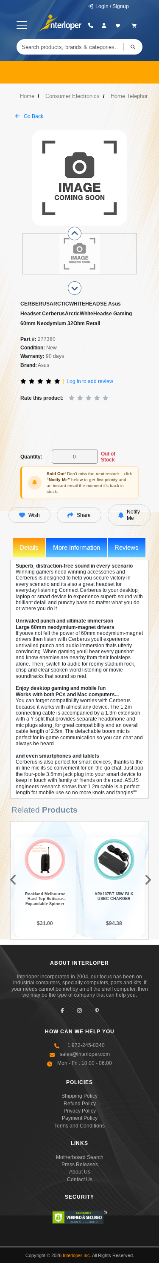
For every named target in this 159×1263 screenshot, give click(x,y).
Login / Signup (111, 6)
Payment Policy (80, 1118)
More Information (76, 547)
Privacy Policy (80, 1111)
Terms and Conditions (79, 1126)
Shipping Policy (79, 1096)
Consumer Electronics (72, 96)
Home (27, 96)
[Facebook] (62, 1010)
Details (29, 547)
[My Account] (104, 25)
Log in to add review (90, 381)
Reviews (126, 547)
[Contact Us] (90, 25)
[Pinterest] (96, 1010)
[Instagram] (79, 1010)
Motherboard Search (79, 1157)
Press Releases (79, 1165)
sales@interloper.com (85, 1054)
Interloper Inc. (77, 1255)
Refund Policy (80, 1104)
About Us (79, 1172)
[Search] (132, 47)
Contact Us (79, 1179)
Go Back (32, 116)
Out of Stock (108, 457)
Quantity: (31, 457)
